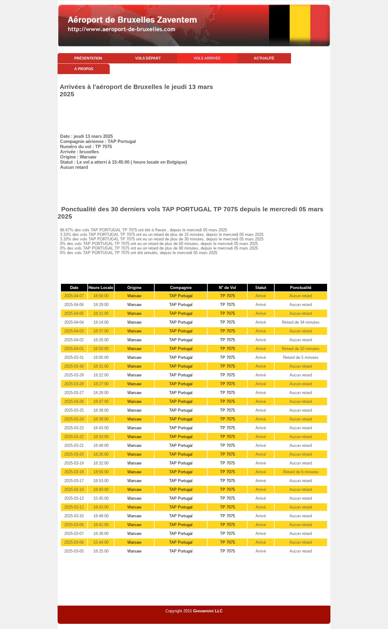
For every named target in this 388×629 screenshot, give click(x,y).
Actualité (264, 58)
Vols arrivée (207, 58)
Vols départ (148, 58)
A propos (83, 69)
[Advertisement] (168, 114)
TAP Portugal (180, 296)
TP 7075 (227, 296)
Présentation (88, 58)
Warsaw (134, 296)
